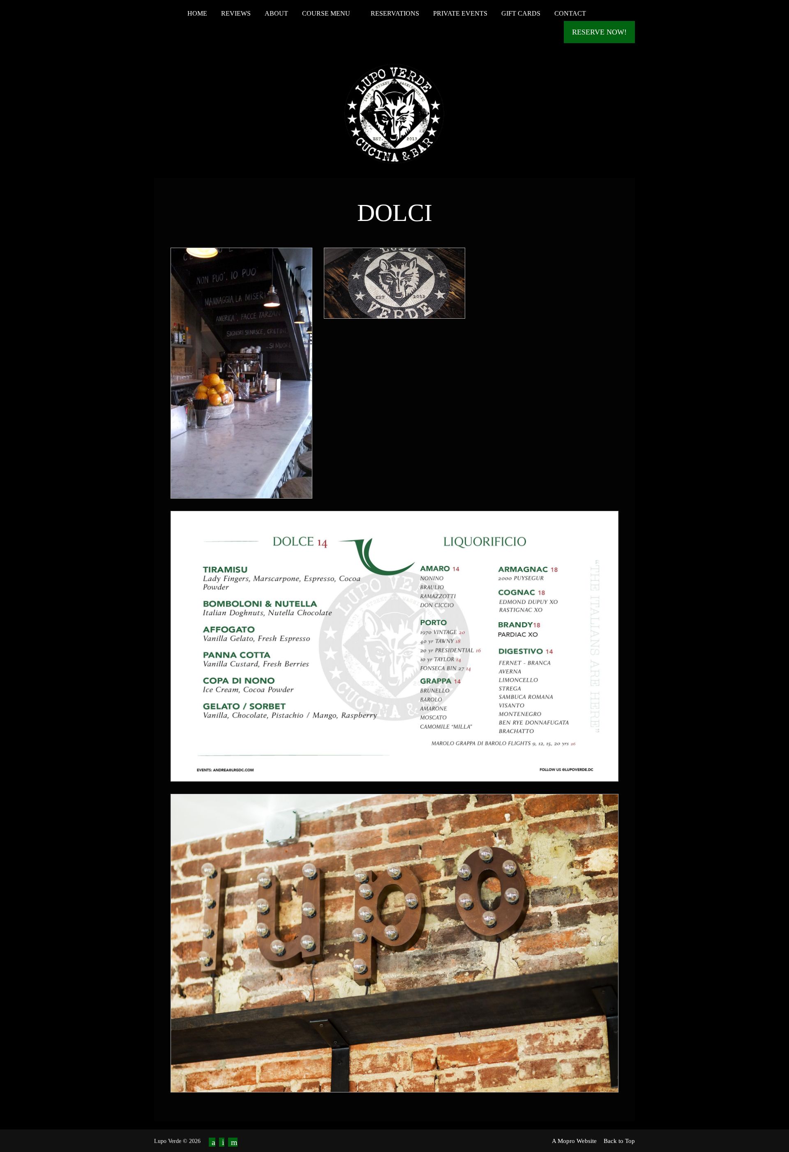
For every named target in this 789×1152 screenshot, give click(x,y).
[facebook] (212, 1142)
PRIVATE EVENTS (460, 13)
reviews (236, 13)
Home (197, 13)
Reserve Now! (599, 32)
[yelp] (233, 1142)
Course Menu (327, 13)
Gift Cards (520, 13)
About (276, 13)
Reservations (395, 13)
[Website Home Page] (394, 112)
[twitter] (221, 1142)
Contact (570, 13)
